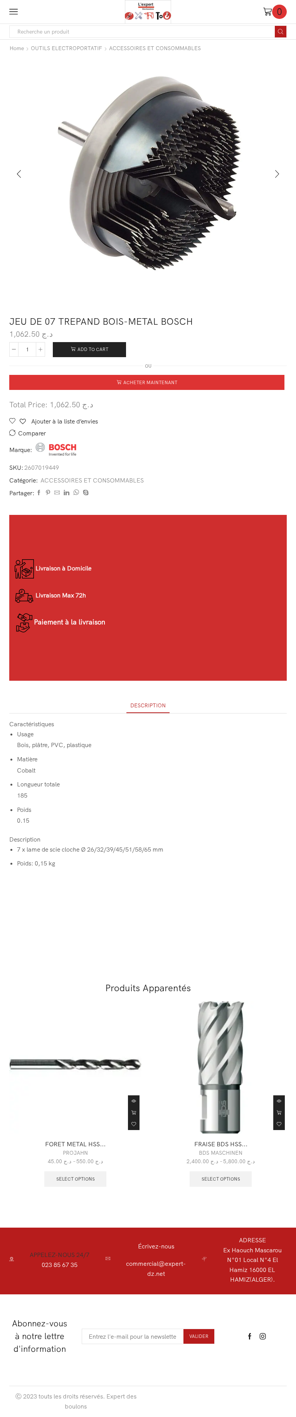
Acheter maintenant (150, 382)
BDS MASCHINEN (220, 1152)
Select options (134, 1112)
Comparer (32, 433)
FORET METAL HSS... (75, 1144)
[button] (19, 174)
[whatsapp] (76, 492)
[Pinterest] (48, 492)
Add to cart (92, 349)
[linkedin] (66, 492)
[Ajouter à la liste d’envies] (134, 1124)
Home (17, 48)
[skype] (85, 492)
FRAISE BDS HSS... (220, 1144)
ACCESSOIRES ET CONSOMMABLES (155, 48)
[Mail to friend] (57, 492)
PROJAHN (75, 1152)
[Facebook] (39, 492)
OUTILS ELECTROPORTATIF (66, 48)
